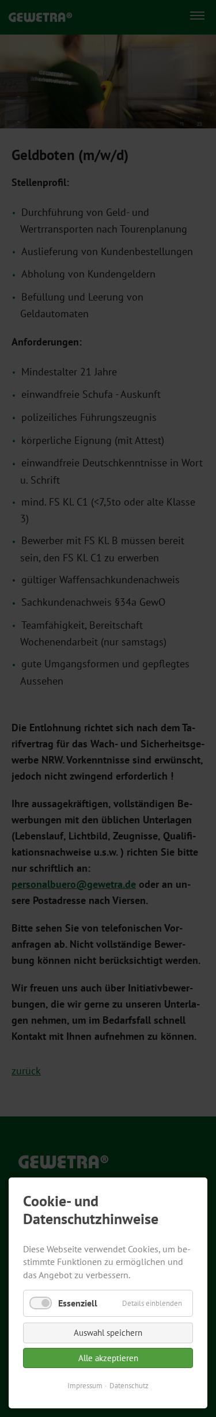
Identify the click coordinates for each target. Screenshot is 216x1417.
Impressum (85, 1386)
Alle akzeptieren (108, 1358)
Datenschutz (129, 1386)
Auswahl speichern (108, 1332)
